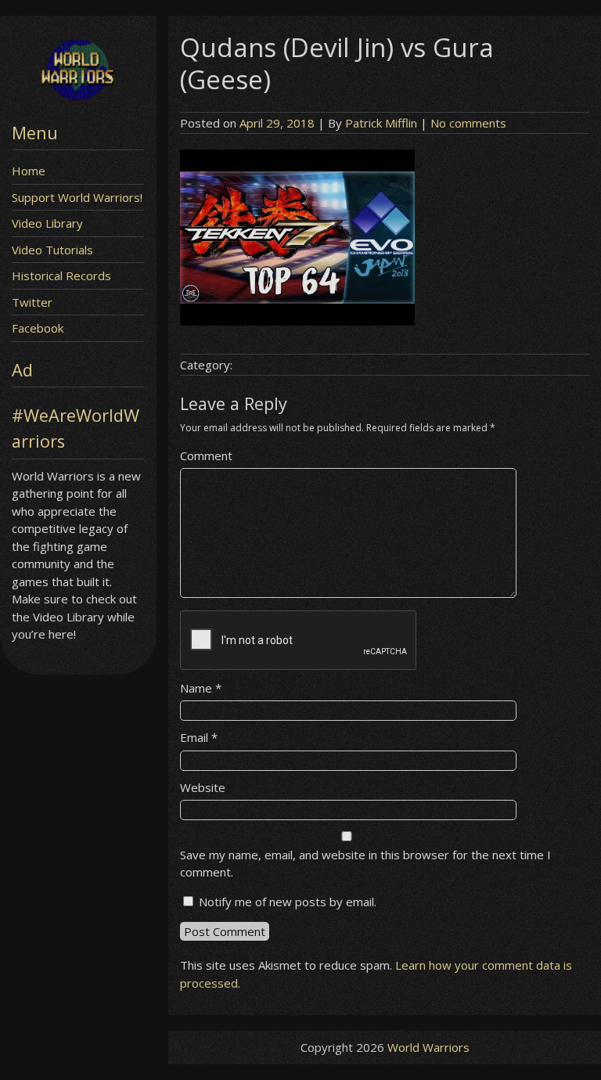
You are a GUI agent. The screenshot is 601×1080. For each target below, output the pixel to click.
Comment (206, 455)
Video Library (47, 223)
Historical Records (61, 275)
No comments (468, 123)
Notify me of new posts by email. (287, 901)
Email (199, 737)
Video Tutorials (52, 249)
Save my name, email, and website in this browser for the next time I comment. (365, 863)
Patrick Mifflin (381, 123)
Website (202, 787)
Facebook (37, 328)
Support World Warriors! (77, 197)
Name (200, 688)
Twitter (32, 302)
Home (28, 170)
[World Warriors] (78, 95)
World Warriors (428, 1047)
